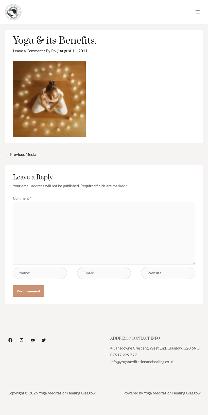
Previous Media (21, 154)
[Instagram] (22, 340)
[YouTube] (33, 340)
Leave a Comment (28, 51)
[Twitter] (44, 340)
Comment (22, 198)
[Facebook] (10, 340)
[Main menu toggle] (197, 12)
